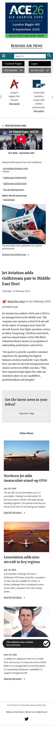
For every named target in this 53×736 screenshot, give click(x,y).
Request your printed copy (14, 254)
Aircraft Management (13, 189)
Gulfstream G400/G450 (14, 177)
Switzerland (9, 199)
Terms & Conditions (14, 712)
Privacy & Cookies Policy (36, 712)
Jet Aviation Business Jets (15, 168)
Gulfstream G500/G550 (14, 183)
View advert (14, 103)
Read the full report (13, 512)
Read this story (16, 301)
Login (34, 63)
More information (13, 645)
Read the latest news (15, 125)
